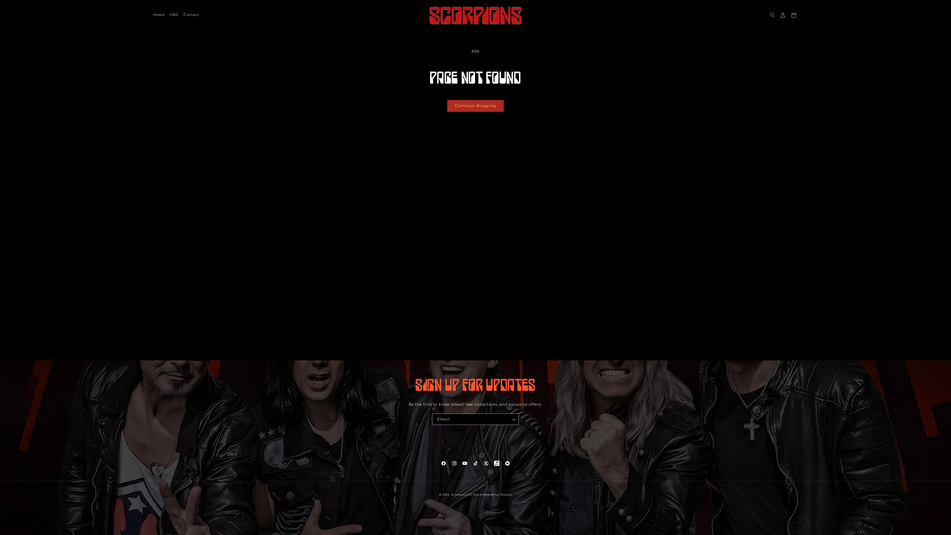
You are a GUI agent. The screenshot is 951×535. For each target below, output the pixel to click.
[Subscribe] (513, 419)
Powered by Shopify (497, 494)
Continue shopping (475, 106)
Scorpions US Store (466, 494)
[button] (772, 15)
